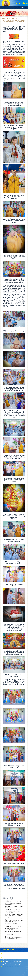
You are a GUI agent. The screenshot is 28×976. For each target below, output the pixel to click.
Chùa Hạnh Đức (6, 18)
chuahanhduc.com (13, 959)
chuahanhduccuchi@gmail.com (15, 966)
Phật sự (14, 18)
